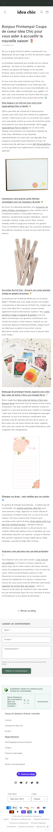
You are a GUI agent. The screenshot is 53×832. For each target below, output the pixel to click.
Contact (8, 720)
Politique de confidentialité (18, 823)
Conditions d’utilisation (41, 819)
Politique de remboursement (21, 819)
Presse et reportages (13, 753)
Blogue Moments (12, 737)
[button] (5, 12)
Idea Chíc (21, 816)
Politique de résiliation (26, 826)
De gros (8, 731)
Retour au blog (28, 610)
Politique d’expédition (38, 823)
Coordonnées (11, 826)
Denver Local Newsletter (15, 764)
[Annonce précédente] (4, 3)
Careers (8, 748)
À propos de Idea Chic (14, 726)
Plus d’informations (42, 701)
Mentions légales (43, 826)
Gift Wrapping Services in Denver (18, 742)
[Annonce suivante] (48, 3)
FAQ (6, 759)
